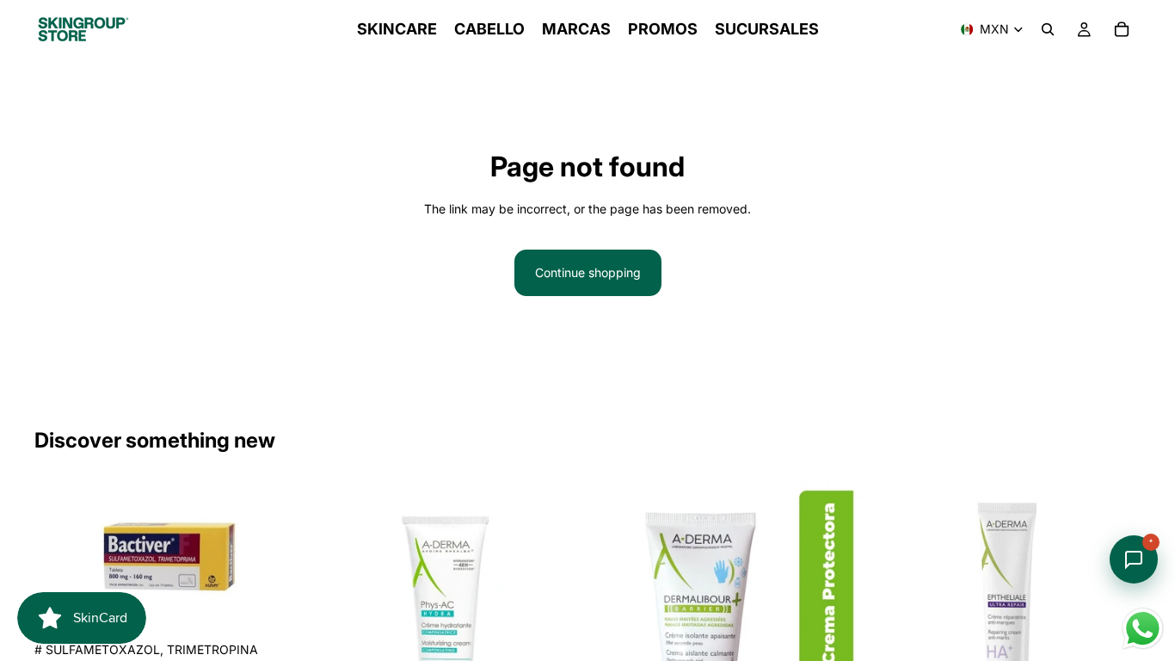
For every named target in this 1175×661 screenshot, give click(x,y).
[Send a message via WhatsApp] (1142, 628)
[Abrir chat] (1134, 559)
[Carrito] (1122, 29)
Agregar (291, 606)
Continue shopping (588, 272)
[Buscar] (1048, 29)
